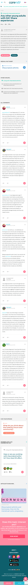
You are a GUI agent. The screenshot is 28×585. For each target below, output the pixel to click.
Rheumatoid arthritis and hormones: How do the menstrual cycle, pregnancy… (12, 509)
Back (2, 10)
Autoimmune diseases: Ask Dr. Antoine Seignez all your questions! (13, 92)
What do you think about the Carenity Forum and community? (13, 427)
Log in (19, 583)
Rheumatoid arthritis (10, 68)
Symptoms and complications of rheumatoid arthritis (12, 84)
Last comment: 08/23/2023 (10, 463)
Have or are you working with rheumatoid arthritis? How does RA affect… (13, 456)
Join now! (14, 536)
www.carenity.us (10, 574)
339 (6, 472)
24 (11, 472)
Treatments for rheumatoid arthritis (13, 88)
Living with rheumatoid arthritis (11, 13)
